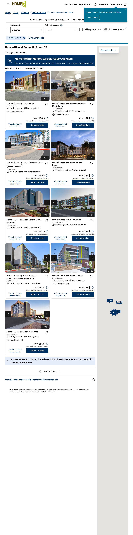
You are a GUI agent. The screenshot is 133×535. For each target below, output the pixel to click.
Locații (8, 13)
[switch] (106, 29)
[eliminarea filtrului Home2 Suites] (24, 37)
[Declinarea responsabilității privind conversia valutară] (61, 25)
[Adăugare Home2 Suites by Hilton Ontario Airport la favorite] (46, 163)
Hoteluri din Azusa (39, 13)
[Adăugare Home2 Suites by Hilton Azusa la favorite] (46, 104)
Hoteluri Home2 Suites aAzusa (61, 13)
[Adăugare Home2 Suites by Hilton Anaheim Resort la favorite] (92, 163)
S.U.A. (15, 13)
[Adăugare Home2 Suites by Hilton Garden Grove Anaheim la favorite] (46, 220)
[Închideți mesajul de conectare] (125, 9)
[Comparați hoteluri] (107, 29)
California (25, 13)
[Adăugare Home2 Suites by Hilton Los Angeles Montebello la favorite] (92, 104)
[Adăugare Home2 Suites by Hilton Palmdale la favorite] (92, 276)
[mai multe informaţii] (46, 118)
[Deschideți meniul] (8, 4)
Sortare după (15, 25)
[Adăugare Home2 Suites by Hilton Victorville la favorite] (46, 332)
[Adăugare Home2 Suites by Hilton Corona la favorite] (92, 220)
